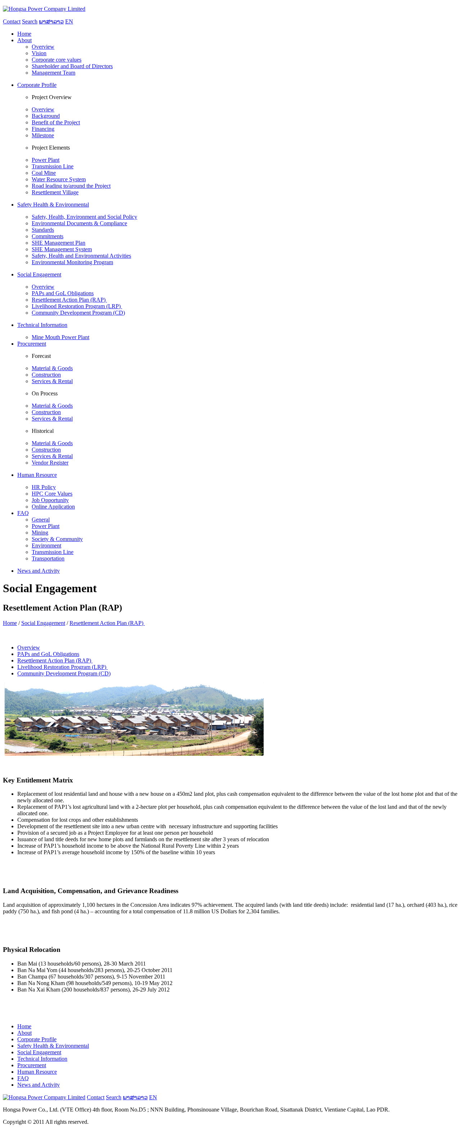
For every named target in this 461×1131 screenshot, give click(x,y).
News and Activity (38, 1085)
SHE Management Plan (58, 243)
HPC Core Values (52, 494)
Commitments (47, 236)
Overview (43, 47)
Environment (46, 545)
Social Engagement (43, 623)
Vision (39, 53)
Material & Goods (52, 368)
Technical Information (42, 1059)
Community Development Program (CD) (78, 313)
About (24, 1033)
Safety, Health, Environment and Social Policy (84, 217)
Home (10, 623)
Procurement (31, 1065)
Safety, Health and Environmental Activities (81, 256)
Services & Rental (52, 381)
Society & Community (57, 539)
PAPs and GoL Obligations (63, 293)
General (41, 519)
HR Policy (44, 487)
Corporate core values (56, 60)
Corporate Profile (37, 1039)
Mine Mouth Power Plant (60, 337)
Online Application (53, 507)
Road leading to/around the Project (71, 186)
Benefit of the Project (56, 122)
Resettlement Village (55, 192)
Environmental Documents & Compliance (79, 223)
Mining (40, 532)
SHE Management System (62, 249)
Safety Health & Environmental (53, 1046)
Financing (43, 129)
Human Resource (37, 1072)
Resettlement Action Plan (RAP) (69, 300)
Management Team (53, 73)
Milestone (43, 135)
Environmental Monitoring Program (72, 262)
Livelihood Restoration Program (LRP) (77, 306)
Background (46, 116)
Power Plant (45, 160)
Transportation (48, 558)
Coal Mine (44, 173)
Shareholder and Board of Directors (72, 66)
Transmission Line (52, 166)
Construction (46, 375)
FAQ (23, 1078)
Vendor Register (50, 463)
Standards (43, 230)
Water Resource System (59, 179)
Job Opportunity (50, 500)
